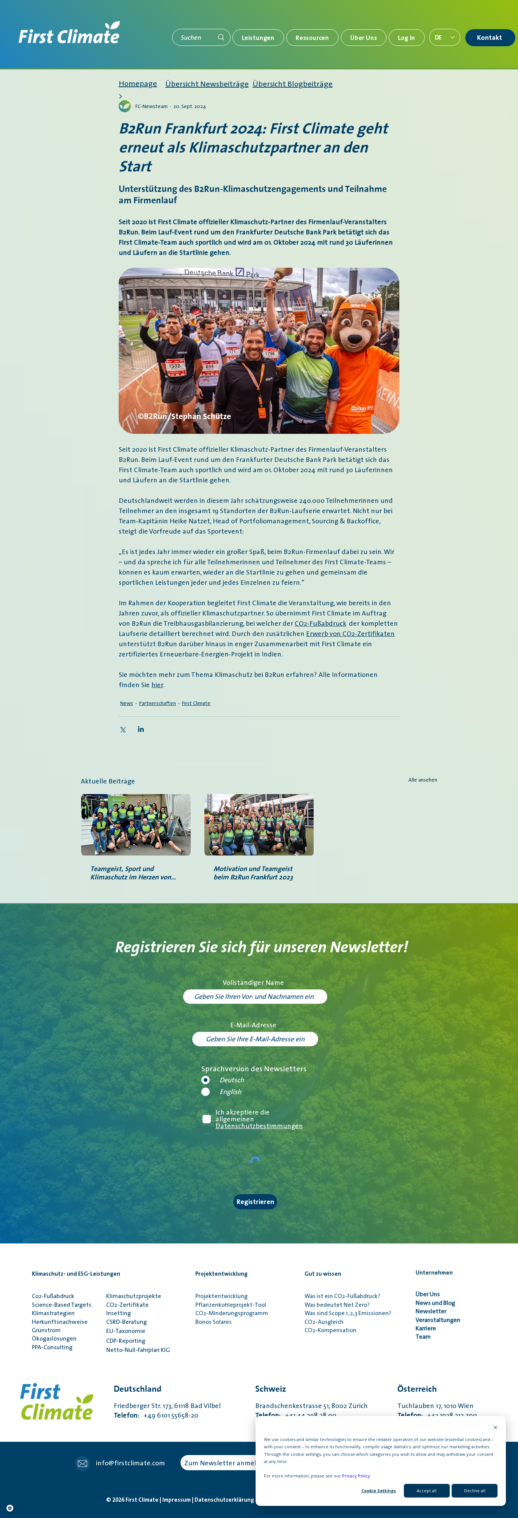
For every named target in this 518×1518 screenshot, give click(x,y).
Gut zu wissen (323, 1274)
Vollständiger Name (253, 982)
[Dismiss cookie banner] (495, 1428)
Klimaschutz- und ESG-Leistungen (76, 1274)
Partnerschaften (157, 703)
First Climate (196, 703)
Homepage (138, 83)
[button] (258, 37)
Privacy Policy (356, 1476)
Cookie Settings (378, 1490)
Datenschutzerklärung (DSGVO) (237, 1500)
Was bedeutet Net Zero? (337, 1304)
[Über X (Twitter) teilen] (122, 729)
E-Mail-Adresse (253, 1025)
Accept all (426, 1490)
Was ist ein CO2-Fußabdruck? (342, 1296)
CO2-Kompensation (330, 1330)
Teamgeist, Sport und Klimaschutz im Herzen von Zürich (130, 873)
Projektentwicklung (221, 1274)
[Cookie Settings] (9, 1508)
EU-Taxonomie (125, 1331)
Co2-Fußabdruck (53, 1296)
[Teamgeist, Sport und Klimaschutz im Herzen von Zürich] (136, 825)
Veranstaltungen (438, 1320)
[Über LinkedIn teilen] (140, 729)
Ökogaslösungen (54, 1338)
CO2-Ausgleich (324, 1321)
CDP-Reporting (125, 1340)
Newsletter (432, 1311)
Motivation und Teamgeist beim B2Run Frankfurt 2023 (253, 873)
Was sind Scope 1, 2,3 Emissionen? (348, 1313)
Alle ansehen (422, 780)
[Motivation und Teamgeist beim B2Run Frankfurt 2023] (259, 825)
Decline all (474, 1490)
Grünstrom (46, 1330)
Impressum (177, 1500)
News (126, 703)
